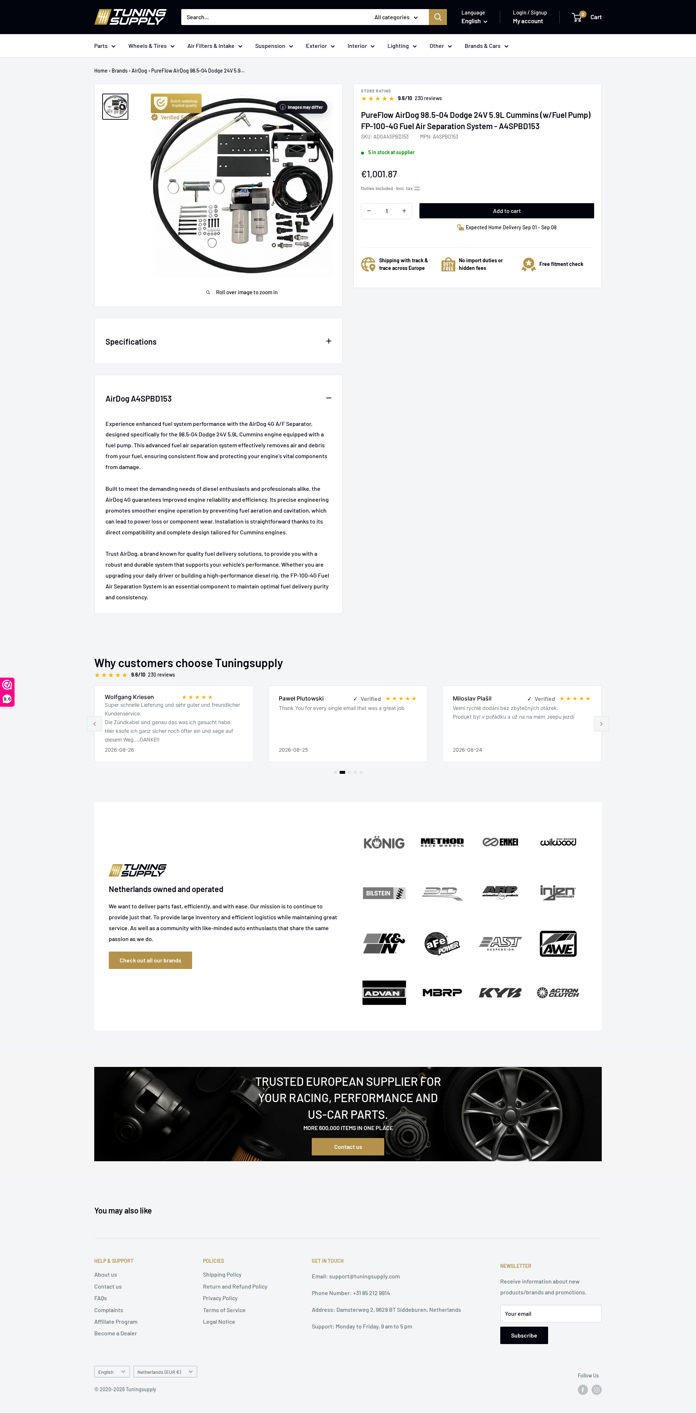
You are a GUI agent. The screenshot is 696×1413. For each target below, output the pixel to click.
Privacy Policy (220, 1297)
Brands (120, 70)
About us (105, 1274)
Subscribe (524, 1335)
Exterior (316, 45)
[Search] (438, 17)
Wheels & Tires (147, 45)
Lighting (398, 45)
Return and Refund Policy (235, 1286)
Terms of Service (224, 1309)
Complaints (108, 1309)
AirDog (139, 70)
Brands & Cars (483, 45)
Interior (357, 45)
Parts (101, 45)
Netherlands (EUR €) (159, 1372)
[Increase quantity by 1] (404, 210)
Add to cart (507, 210)
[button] (601, 724)
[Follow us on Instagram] (597, 1390)
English (105, 1372)
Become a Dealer (115, 1333)
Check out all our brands (150, 960)
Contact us (348, 1146)
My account (528, 20)
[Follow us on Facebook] (583, 1390)
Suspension (270, 45)
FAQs (100, 1297)
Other (437, 45)
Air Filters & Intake (211, 45)
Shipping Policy (222, 1274)
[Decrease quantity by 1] (369, 210)
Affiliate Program (115, 1321)
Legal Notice (219, 1321)
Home (101, 70)
